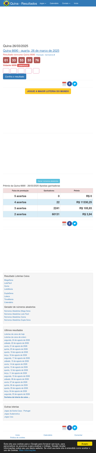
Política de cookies (17, 437)
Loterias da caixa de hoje (14, 334)
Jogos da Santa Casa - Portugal (17, 410)
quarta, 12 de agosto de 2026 (16, 370)
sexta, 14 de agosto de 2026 (15, 364)
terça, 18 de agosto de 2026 (15, 355)
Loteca (7, 296)
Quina (6, 286)
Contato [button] (65, 3)
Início (76, 3)
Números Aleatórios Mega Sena (17, 311)
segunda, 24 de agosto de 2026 (17, 340)
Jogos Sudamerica (12, 413)
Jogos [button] (42, 3)
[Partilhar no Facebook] (69, 83)
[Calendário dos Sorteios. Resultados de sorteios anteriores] (64, 83)
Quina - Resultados (23, 3)
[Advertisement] (48, 24)
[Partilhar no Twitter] (74, 83)
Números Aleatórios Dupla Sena (17, 320)
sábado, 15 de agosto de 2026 (16, 361)
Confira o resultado (14, 76)
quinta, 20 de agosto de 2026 (16, 349)
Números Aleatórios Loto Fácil (16, 314)
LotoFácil (8, 283)
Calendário (54, 3)
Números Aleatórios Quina (15, 317)
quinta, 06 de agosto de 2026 (16, 385)
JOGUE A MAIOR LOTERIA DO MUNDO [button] (48, 91)
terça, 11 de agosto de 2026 (15, 373)
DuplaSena (8, 293)
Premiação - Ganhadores (45, 55)
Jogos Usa (8, 416)
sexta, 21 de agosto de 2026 (15, 346)
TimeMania (8, 299)
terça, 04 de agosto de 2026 (15, 391)
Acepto (85, 443)
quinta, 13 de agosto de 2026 (16, 367)
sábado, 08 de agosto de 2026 (16, 379)
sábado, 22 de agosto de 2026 (16, 343)
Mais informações (27, 450)
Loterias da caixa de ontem (15, 337)
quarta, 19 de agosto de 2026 (16, 352)
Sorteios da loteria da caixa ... (17, 397)
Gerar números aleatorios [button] (48, 181)
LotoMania (8, 289)
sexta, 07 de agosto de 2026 (15, 382)
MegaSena (8, 280)
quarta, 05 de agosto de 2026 (16, 388)
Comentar (78, 435)
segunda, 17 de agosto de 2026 (17, 358)
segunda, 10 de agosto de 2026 (17, 376)
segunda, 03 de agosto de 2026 (17, 394)
